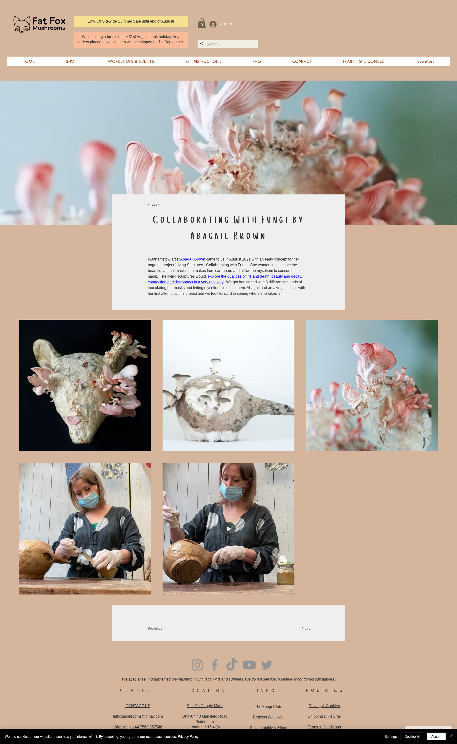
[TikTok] (231, 664)
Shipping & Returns (324, 716)
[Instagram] (197, 664)
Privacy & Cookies (324, 706)
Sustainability (268, 728)
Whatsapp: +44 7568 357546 (138, 727)
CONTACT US (137, 706)
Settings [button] (391, 736)
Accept (436, 736)
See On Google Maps (205, 706)
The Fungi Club (268, 707)
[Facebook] (214, 664)
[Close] (451, 736)
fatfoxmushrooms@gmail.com (138, 716)
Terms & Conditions (324, 727)
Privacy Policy (188, 736)
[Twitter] (266, 664)
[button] (202, 23)
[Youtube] (249, 664)
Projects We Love (268, 717)
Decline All (412, 736)
